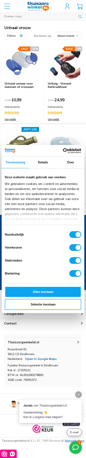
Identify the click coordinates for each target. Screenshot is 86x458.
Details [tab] (43, 162)
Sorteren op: (43, 36)
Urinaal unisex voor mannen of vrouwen (19, 85)
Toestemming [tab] (15, 162)
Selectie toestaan (43, 304)
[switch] (75, 247)
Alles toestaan (43, 292)
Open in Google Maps (41, 359)
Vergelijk (10, 119)
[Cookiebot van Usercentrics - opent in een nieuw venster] (63, 151)
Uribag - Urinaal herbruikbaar (59, 85)
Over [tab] (70, 162)
